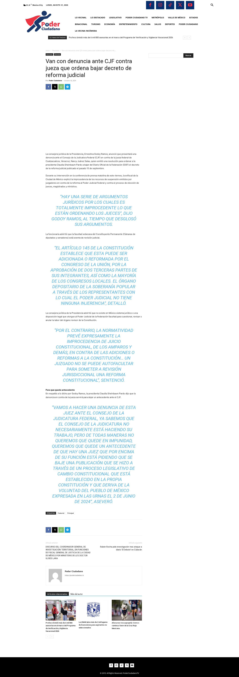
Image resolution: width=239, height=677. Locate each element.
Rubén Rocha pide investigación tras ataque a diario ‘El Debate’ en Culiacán (121, 548)
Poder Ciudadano (55, 80)
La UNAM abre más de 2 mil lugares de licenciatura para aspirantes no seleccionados (93, 625)
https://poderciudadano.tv (74, 575)
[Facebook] (150, 5)
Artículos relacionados (57, 594)
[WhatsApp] (61, 87)
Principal (70, 513)
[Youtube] (190, 5)
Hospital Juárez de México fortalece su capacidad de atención (98, 37)
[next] (189, 37)
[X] (180, 5)
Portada (57, 54)
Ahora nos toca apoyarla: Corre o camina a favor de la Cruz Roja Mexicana (125, 625)
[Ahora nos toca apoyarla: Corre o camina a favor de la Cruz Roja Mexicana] (127, 610)
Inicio (48, 50)
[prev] (184, 37)
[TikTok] (170, 5)
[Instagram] (160, 5)
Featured (61, 513)
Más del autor (77, 594)
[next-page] (52, 636)
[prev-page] (47, 636)
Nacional (55, 50)
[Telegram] (67, 87)
